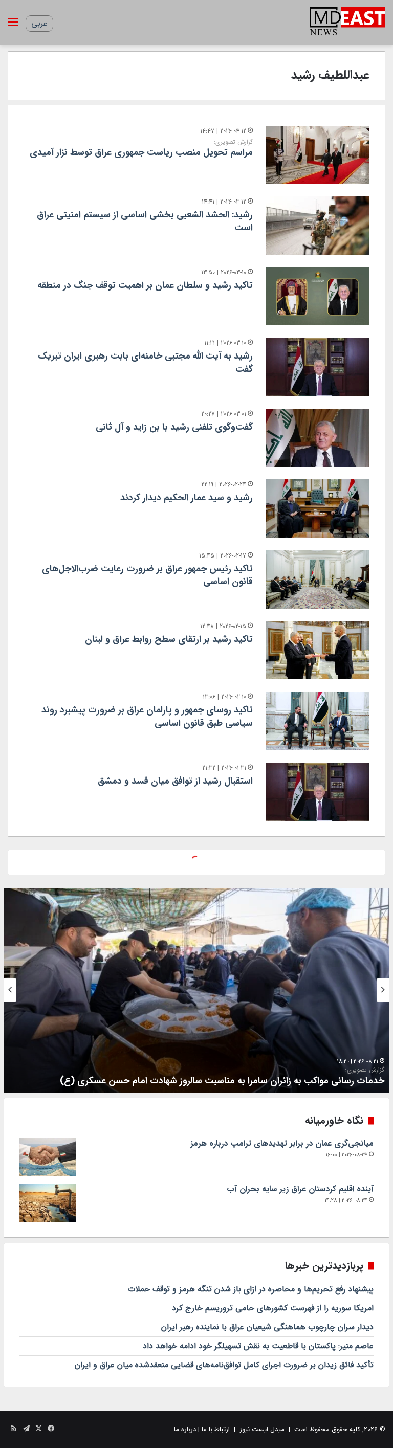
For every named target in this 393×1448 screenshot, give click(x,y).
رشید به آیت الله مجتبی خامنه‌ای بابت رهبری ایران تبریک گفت (145, 362)
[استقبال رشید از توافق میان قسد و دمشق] (317, 792)
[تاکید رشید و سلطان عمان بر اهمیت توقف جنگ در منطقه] (317, 296)
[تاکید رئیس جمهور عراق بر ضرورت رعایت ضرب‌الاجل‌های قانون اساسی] (317, 579)
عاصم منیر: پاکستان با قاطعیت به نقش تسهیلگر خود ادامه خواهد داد (258, 1346)
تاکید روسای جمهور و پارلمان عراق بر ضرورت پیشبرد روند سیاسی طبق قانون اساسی (147, 716)
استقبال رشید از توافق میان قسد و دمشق (175, 781)
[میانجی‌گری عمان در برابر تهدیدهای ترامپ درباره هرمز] (47, 1157)
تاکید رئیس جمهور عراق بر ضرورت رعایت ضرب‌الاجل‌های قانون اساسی (147, 575)
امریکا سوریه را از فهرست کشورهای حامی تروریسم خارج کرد (273, 1308)
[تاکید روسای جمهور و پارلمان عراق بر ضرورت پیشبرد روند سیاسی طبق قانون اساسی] (317, 721)
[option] (196, 990)
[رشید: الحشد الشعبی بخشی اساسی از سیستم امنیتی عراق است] (317, 225)
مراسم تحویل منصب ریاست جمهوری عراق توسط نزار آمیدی (141, 149)
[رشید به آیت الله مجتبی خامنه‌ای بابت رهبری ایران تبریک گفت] (317, 367)
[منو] (13, 26)
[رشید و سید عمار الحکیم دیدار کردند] (317, 508)
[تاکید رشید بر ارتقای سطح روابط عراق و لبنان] (317, 650)
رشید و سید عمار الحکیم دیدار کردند (186, 498)
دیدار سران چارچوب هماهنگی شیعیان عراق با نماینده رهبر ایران (267, 1327)
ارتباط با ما (216, 1429)
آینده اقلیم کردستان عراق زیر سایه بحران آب (300, 1189)
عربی (39, 23)
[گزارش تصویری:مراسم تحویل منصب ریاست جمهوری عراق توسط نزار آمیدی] (317, 155)
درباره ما (185, 1429)
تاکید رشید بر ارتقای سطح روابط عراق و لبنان (169, 639)
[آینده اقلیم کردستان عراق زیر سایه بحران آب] (47, 1203)
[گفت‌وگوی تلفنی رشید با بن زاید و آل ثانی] (317, 438)
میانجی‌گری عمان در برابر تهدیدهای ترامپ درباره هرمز (282, 1143)
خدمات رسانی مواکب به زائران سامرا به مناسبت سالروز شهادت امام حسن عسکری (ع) (222, 1077)
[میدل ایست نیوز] (347, 22)
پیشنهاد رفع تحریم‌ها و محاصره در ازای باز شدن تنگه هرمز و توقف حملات (251, 1289)
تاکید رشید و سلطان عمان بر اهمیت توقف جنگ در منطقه (145, 285)
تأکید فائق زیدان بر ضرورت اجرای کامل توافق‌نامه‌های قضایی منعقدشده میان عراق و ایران (224, 1364)
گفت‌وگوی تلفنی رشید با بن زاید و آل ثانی (174, 427)
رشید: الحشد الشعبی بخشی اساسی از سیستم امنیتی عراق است (145, 221)
